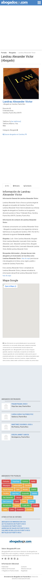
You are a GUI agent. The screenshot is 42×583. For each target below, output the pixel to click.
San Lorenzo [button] (7, 501)
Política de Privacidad (8, 568)
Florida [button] (16, 505)
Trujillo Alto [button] (26, 505)
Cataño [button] (31, 501)
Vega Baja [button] (15, 481)
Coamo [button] (33, 489)
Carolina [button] (27, 485)
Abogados (12, 53)
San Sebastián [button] (8, 497)
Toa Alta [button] (6, 493)
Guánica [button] (25, 481)
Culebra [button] (35, 505)
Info (7, 186)
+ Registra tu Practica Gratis (10, 571)
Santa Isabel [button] (17, 485)
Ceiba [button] (5, 509)
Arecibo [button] (25, 489)
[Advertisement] (21, 28)
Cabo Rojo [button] (15, 493)
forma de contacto (24, 234)
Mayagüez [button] (6, 485)
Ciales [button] (24, 501)
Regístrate (24, 571)
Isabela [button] (34, 493)
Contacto (28, 186)
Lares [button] (12, 509)
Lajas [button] (18, 489)
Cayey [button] (17, 501)
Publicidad (5, 567)
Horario (17, 186)
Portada (4, 53)
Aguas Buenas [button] (8, 489)
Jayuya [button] (18, 497)
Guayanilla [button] (25, 493)
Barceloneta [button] (7, 505)
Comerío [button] (29, 509)
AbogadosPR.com (7, 551)
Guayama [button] (20, 509)
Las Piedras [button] (28, 497)
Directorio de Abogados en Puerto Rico (17, 576)
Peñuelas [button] (6, 481)
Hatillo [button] (33, 481)
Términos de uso (26, 568)
